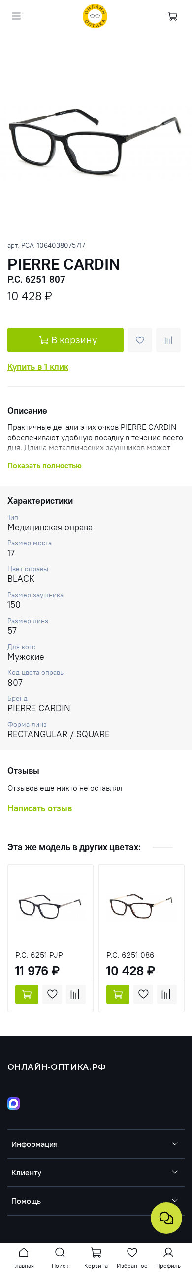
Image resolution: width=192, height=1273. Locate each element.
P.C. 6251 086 (130, 955)
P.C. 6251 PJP (39, 955)
